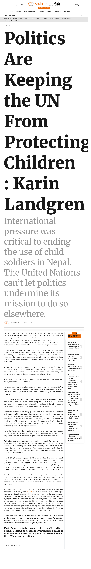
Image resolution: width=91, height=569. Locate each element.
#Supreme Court (36, 18)
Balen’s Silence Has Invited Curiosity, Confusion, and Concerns (73, 426)
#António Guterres (66, 18)
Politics (67, 12)
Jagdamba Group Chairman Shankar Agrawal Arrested (74, 437)
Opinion (49, 12)
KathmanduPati (14, 322)
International (10, 15)
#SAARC (27, 18)
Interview (58, 12)
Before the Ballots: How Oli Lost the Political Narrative (74, 367)
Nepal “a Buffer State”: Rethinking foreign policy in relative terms (73, 414)
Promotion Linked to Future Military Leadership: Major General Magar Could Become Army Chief (73, 381)
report (29, 492)
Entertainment (29, 12)
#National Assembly (17, 18)
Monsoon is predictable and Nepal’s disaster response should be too (73, 346)
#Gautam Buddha (54, 18)
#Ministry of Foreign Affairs (11, 21)
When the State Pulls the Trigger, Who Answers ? (73, 357)
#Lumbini (45, 18)
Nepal (11, 12)
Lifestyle (41, 12)
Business (18, 12)
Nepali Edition (44, 8)
